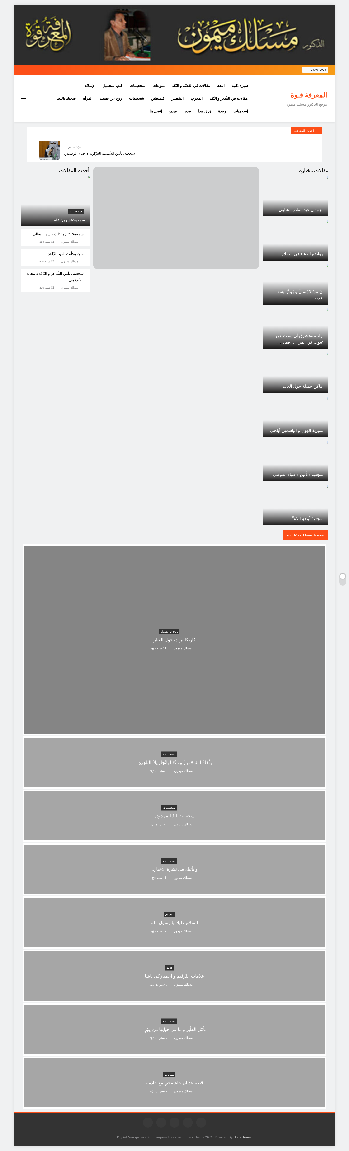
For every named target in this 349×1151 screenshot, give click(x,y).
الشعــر (178, 98)
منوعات (158, 86)
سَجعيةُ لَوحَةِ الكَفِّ (308, 518)
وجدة (222, 111)
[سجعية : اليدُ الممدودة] (174, 837)
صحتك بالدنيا (66, 98)
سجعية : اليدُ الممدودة (174, 815)
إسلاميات (240, 111)
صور (187, 111)
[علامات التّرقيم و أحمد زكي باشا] (174, 998)
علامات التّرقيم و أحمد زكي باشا (174, 976)
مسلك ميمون (69, 241)
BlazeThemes (242, 1137)
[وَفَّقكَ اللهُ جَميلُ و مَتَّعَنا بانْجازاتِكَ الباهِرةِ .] (174, 784)
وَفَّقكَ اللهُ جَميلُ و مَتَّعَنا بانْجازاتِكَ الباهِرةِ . (174, 762)
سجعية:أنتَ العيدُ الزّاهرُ (66, 254)
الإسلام (90, 86)
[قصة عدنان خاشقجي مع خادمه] (174, 1104)
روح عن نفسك (110, 98)
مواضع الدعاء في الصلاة (303, 254)
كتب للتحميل (113, 86)
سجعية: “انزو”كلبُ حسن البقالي (58, 234)
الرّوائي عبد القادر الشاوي (301, 209)
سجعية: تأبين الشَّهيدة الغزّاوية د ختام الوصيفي (99, 153)
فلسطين (158, 98)
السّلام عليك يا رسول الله (174, 922)
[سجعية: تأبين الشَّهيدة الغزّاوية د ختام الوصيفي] (49, 150)
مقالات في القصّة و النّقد (191, 86)
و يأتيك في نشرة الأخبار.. (175, 869)
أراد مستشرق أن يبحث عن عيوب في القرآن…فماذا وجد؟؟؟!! (300, 342)
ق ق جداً (204, 111)
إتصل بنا (156, 111)
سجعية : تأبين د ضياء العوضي (298, 474)
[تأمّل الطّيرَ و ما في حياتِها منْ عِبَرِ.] (174, 1051)
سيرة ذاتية (240, 86)
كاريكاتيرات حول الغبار (175, 639)
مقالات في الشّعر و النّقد (229, 98)
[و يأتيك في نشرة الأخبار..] (174, 891)
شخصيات (136, 98)
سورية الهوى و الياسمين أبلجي (297, 430)
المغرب (197, 98)
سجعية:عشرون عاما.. (68, 220)
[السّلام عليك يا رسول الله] (174, 944)
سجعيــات (137, 86)
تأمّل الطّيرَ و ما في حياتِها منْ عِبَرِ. (174, 1029)
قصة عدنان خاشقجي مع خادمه (174, 1082)
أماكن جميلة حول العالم (303, 386)
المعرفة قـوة (309, 95)
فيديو (173, 111)
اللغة (221, 86)
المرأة (87, 98)
